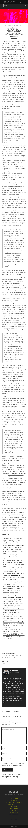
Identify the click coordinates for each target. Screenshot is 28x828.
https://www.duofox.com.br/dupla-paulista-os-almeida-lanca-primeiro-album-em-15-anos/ (13, 623)
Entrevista (14, 808)
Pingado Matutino (14, 804)
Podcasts (14, 800)
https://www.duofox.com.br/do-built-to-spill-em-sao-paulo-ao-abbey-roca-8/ (12, 562)
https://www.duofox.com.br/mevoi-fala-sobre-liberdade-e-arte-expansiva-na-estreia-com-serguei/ (13, 575)
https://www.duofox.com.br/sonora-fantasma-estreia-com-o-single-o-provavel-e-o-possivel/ (13, 610)
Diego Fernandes (17, 25)
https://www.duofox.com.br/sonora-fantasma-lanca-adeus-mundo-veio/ (13, 599)
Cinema (14, 818)
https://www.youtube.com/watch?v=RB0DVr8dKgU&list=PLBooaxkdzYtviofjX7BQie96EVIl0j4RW (13, 635)
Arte (14, 816)
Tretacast (14, 806)
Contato (14, 819)
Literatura (14, 812)
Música (14, 27)
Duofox (14, 792)
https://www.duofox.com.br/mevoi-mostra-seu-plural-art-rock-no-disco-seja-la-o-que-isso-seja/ (13, 588)
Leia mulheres (14, 814)
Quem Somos (14, 798)
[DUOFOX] (5, 6)
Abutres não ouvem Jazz (14, 802)
